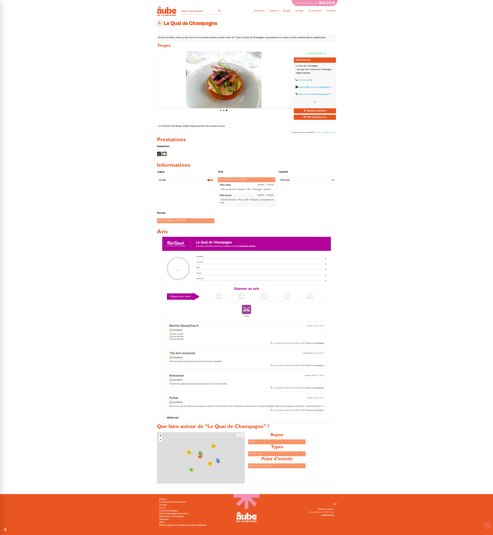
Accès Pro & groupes (168, 511)
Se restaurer (315, 11)
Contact (162, 499)
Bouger (287, 11)
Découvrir (259, 11)
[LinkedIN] (333, 3)
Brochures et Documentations (172, 502)
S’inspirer (331, 11)
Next (160, 80)
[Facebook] (320, 3)
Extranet (163, 505)
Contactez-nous (327, 515)
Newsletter (164, 519)
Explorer (274, 11)
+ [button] (160, 435)
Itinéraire (240, 435)
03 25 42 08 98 (305, 80)
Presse (162, 508)
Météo (162, 522)
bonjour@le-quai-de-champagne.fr (314, 87)
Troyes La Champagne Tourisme (325, 132)
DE (296, 3)
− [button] (160, 439)
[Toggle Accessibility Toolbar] (5, 529)
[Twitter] (323, 3)
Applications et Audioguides (171, 516)
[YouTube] (330, 3)
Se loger (299, 11)
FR (300, 3)
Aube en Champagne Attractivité (173, 514)
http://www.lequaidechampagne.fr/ (314, 94)
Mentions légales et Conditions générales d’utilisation (182, 525)
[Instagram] (327, 3)
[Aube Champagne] (166, 11)
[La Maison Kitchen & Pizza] (217, 460)
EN (304, 3)
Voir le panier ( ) (315, 117)
